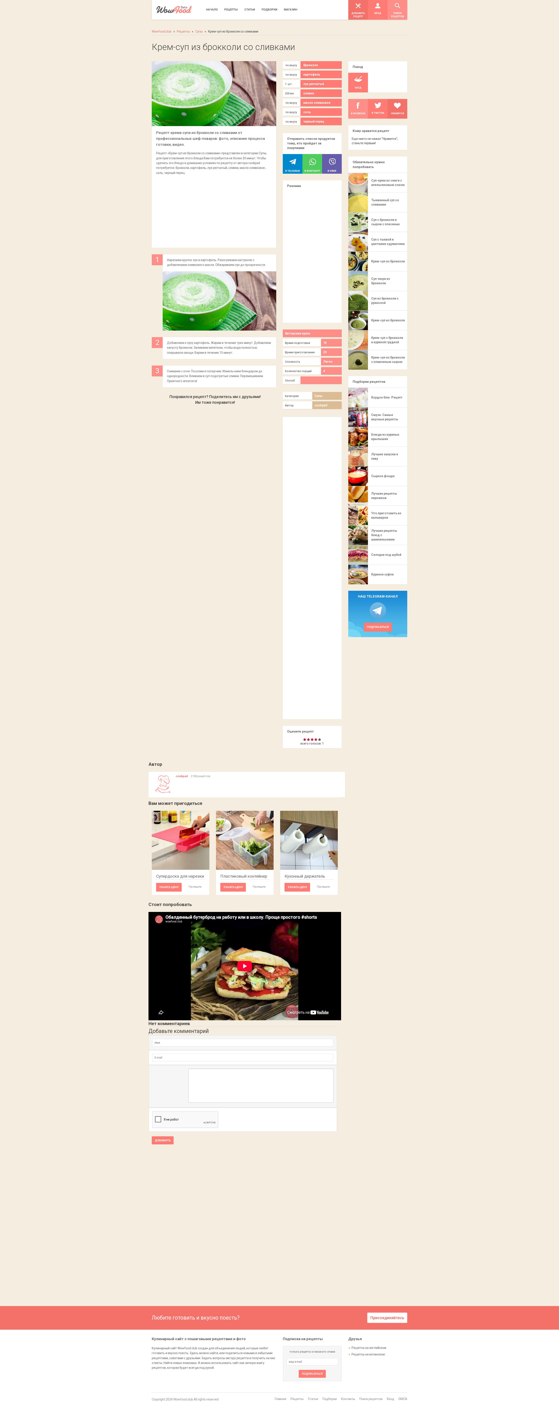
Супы (318, 396)
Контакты (348, 1399)
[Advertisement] (214, 209)
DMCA (403, 1399)
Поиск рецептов (371, 1399)
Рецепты (297, 1399)
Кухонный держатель (305, 876)
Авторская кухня (297, 333)
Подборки (330, 1399)
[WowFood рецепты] (174, 10)
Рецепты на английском (369, 1348)
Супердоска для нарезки (180, 876)
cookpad (320, 405)
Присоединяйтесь (387, 1317)
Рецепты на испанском (368, 1354)
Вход (390, 1399)
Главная (280, 1399)
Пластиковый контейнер (243, 876)
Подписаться (378, 627)
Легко (328, 361)
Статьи (313, 1399)
